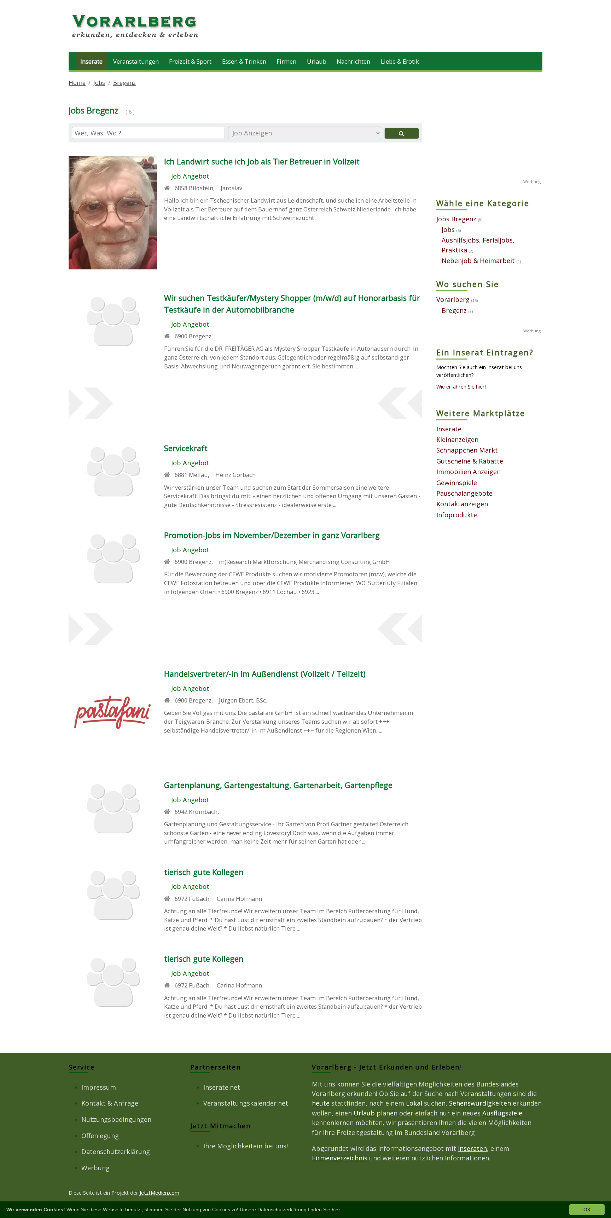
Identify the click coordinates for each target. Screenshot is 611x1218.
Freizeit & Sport (190, 61)
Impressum (98, 1087)
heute (321, 1103)
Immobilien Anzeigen (468, 471)
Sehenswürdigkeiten (480, 1103)
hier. (336, 1209)
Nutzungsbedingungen (116, 1119)
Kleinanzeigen (457, 439)
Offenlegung (100, 1135)
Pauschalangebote (464, 493)
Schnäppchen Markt (467, 450)
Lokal (414, 1103)
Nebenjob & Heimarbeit (478, 260)
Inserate (91, 61)
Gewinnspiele (456, 482)
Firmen (286, 61)
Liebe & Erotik (400, 61)
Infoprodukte (456, 515)
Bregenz (124, 82)
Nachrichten (353, 61)
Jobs (99, 82)
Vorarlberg (453, 299)
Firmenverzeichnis (339, 1158)
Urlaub (316, 61)
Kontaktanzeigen (462, 504)
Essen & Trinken (244, 61)
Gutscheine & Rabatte (469, 461)
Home (77, 82)
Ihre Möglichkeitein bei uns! (245, 1146)
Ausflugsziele (502, 1113)
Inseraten (472, 1148)
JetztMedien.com (159, 1192)
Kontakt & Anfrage (109, 1103)
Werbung (95, 1168)
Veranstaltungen (136, 61)
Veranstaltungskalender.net (245, 1103)
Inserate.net (221, 1087)
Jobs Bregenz (456, 219)
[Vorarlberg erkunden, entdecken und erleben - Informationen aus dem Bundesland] (136, 39)
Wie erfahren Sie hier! (461, 386)
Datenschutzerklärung (115, 1151)
